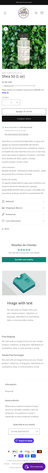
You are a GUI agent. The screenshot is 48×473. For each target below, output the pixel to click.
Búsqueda (9, 391)
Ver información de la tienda (16, 134)
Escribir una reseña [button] (24, 259)
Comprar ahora (24, 118)
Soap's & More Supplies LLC (22, 460)
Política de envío (15, 467)
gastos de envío (9, 85)
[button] (5, 13)
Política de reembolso (19, 464)
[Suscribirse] (37, 432)
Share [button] (6, 229)
